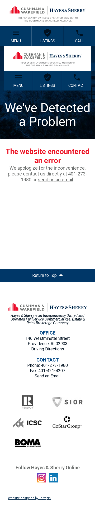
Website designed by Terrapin (29, 498)
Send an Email (47, 375)
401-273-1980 (54, 365)
